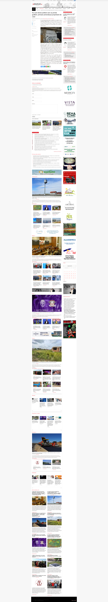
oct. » (65, 281)
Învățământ (34, 472)
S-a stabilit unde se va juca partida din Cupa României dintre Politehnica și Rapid (43, 312)
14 (73, 273)
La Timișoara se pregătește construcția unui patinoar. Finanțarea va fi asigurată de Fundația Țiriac (69, 314)
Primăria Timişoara (45, 18)
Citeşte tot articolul (34, 203)
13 (71, 273)
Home (48, 0)
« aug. (64, 281)
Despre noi (54, 0)
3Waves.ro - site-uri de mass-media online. (39, 600)
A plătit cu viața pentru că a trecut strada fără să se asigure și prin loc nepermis (37, 378)
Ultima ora (72, 38)
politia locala (35, 35)
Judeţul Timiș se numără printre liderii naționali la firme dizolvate (37, 468)
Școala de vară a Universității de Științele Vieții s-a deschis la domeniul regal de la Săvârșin (35, 481)
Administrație (41, 8)
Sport (50, 8)
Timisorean (33, 86)
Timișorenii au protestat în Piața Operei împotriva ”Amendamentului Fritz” (46, 283)
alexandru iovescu (36, 204)
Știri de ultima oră (35, 490)
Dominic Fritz (43, 262)
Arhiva (51, 0)
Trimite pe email (34, 26)
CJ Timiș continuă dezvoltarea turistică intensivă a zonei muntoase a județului (56, 213)
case (34, 34)
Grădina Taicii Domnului (66, 38)
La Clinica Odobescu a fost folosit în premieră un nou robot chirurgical (58, 404)
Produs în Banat (65, 60)
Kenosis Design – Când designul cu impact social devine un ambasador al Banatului (69, 63)
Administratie (34, 176)
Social (33, 338)
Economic (64, 8)
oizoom (38, 204)
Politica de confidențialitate (70, 0)
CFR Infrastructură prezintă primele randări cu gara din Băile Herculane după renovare (56, 468)
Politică (46, 8)
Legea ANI (46, 262)
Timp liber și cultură (58, 8)
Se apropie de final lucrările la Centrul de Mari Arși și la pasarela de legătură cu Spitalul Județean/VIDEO (50, 404)
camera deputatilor (36, 262)
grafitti (32, 35)
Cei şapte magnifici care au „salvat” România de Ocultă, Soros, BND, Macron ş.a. (69, 14)
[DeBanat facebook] (74, 1)
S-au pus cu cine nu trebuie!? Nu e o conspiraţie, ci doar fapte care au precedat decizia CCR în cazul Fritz (69, 30)
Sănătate (68, 8)
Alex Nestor (35, 274)
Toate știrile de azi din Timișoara (57, 151)
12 (69, 273)
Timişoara (33, 36)
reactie (48, 262)
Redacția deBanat (59, 0)
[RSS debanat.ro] (75, 1)
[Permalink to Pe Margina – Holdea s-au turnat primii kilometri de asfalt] (47, 462)
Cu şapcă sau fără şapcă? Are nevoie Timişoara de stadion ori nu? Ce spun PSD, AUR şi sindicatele (70, 32)
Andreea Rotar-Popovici (51, 18)
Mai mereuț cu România (69, 315)
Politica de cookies (64, 0)
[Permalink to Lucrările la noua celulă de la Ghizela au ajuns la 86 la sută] (56, 220)
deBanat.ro (64, 69)
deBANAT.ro (54, 4)
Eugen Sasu (64, 47)
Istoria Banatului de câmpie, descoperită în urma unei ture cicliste (35, 421)
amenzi (33, 34)
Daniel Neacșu (35, 329)
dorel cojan (36, 34)
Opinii (53, 8)
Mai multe (72, 8)
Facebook (34, 23)
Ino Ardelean (37, 495)
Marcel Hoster (35, 217)
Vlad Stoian (37, 363)
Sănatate (33, 395)
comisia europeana (40, 262)
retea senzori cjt (41, 204)
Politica (33, 235)
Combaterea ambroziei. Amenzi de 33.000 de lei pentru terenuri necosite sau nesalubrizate (36, 127)
